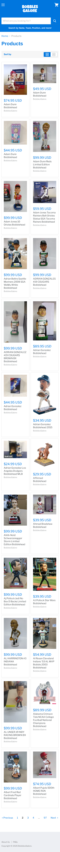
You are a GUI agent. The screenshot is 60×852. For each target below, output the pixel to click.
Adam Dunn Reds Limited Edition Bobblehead (42, 164)
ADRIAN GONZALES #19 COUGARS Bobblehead (44, 281)
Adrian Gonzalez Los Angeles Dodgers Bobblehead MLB (15, 470)
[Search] (55, 21)
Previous (8, 817)
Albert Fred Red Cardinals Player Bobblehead (12, 795)
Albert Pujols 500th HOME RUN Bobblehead (43, 790)
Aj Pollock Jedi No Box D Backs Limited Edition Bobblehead (15, 601)
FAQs (15, 842)
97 (45, 817)
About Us (5, 842)
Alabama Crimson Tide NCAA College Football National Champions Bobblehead (43, 720)
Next (53, 817)
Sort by (7, 54)
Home (4, 36)
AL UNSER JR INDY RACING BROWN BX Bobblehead (15, 735)
